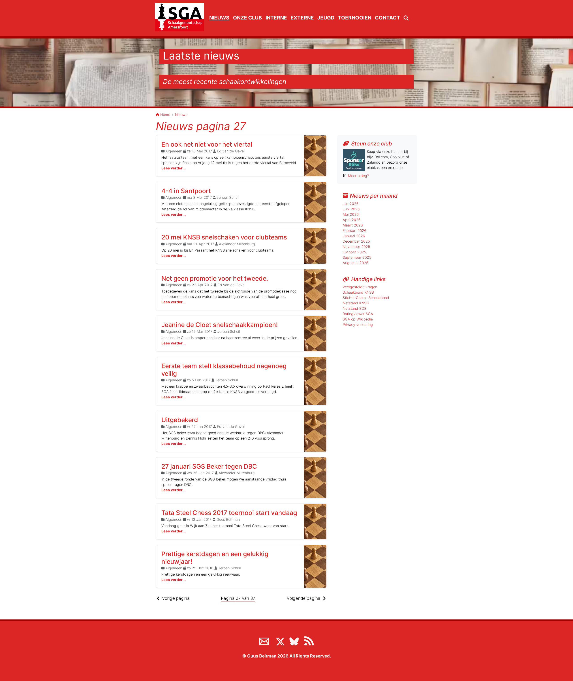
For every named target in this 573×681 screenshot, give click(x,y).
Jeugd (325, 18)
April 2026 (352, 220)
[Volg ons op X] (279, 640)
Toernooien (354, 18)
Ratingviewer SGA (358, 314)
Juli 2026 (351, 203)
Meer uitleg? (358, 175)
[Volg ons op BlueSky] (294, 640)
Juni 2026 (351, 209)
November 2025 (356, 246)
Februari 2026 (354, 230)
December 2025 (356, 241)
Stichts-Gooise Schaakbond (366, 297)
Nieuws (219, 18)
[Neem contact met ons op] (264, 640)
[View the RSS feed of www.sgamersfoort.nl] (309, 640)
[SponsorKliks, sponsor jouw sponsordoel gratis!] (354, 159)
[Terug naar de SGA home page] (179, 17)
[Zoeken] (406, 18)
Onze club (247, 18)
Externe (302, 18)
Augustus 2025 (355, 262)
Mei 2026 (351, 214)
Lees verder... (173, 168)
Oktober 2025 (354, 252)
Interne (276, 18)
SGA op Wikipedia (358, 319)
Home (165, 114)
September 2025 (357, 257)
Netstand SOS (354, 308)
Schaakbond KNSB (358, 292)
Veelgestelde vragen (360, 287)
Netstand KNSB (356, 303)
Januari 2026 (354, 236)
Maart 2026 (353, 225)
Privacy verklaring (358, 324)
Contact (387, 18)
